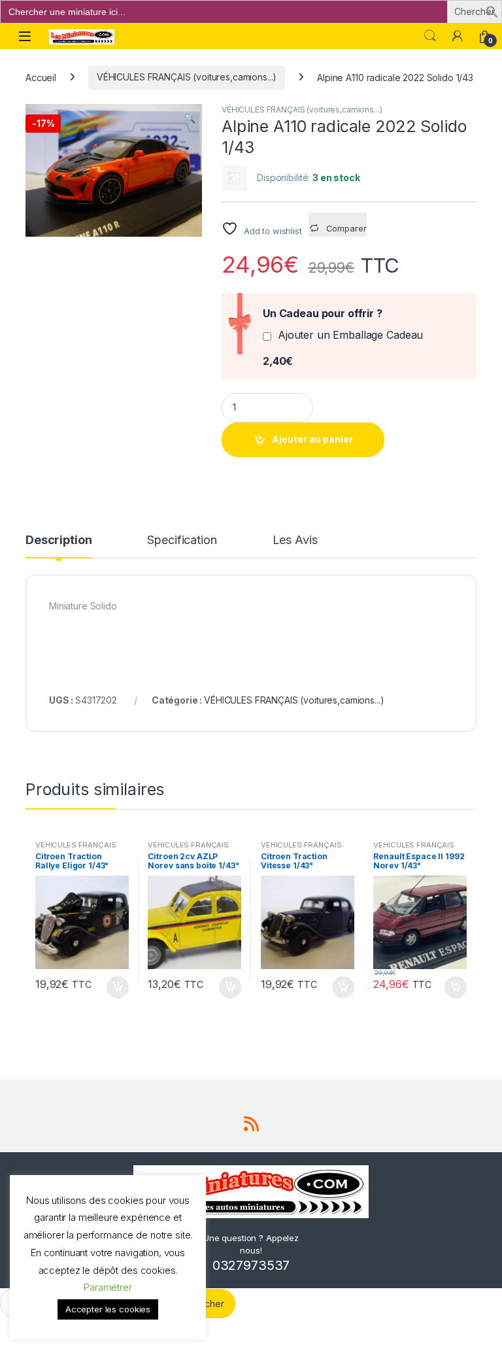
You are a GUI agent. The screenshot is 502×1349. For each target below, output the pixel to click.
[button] (492, 10)
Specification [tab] (181, 540)
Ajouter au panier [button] (113, 987)
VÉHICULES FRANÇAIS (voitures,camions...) (186, 76)
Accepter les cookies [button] (107, 1309)
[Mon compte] (457, 36)
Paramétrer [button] (108, 1287)
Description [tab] (58, 540)
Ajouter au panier (312, 439)
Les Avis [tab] (295, 540)
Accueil (40, 76)
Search (430, 36)
